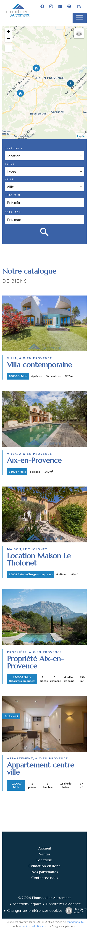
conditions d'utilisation (33, 926)
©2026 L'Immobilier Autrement (44, 897)
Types (10, 163)
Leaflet (81, 136)
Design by (80, 910)
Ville (9, 179)
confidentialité (75, 921)
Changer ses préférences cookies (34, 910)
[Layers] (79, 33)
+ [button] (8, 32)
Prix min (13, 194)
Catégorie (14, 148)
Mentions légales (27, 904)
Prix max (13, 212)
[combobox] (44, 155)
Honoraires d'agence (63, 904)
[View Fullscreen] (8, 48)
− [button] (8, 38)
